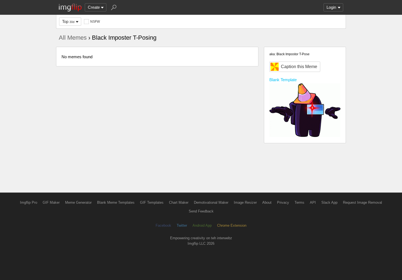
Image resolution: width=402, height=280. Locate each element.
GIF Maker (51, 202)
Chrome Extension (231, 225)
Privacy (283, 202)
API (313, 202)
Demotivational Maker (211, 202)
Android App (202, 225)
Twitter (182, 225)
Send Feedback (201, 211)
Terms (299, 202)
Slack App (329, 202)
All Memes (73, 37)
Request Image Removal (362, 202)
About (267, 202)
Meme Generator (78, 202)
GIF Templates (152, 202)
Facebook (163, 225)
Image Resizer (245, 202)
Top (68, 21)
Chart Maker (178, 202)
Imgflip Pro (28, 202)
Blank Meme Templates (116, 202)
